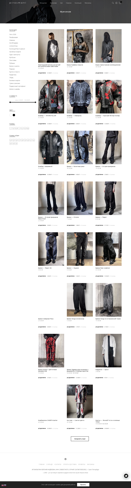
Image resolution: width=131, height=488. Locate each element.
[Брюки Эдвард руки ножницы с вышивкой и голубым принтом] (80, 350)
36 (16, 140)
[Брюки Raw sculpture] (109, 249)
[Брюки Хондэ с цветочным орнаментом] (51, 350)
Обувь (11, 77)
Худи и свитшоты (14, 54)
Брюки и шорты (14, 66)
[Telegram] (126, 483)
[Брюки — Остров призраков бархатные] (51, 198)
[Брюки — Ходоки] (80, 249)
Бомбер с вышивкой (45, 166)
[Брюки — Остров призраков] (109, 147)
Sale (61, 3)
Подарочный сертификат (17, 86)
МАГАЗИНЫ (90, 464)
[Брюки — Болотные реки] (80, 147)
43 (10, 143)
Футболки (12, 57)
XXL (28, 128)
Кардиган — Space (102, 369)
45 (16, 143)
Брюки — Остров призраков (105, 166)
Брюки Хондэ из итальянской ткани (108, 319)
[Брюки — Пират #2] (51, 249)
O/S (16, 128)
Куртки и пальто (14, 72)
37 (19, 140)
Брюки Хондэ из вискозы (75, 319)
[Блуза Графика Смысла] (80, 46)
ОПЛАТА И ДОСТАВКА (70, 464)
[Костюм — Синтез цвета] (80, 401)
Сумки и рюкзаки (14, 83)
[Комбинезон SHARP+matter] (51, 401)
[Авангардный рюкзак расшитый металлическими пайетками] (51, 46)
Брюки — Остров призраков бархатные (48, 218)
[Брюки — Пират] (109, 198)
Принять (83, 484)
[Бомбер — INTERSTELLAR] (51, 96)
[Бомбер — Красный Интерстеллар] (109, 96)
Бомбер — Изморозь (74, 116)
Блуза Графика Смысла (75, 65)
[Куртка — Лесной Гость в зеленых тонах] (109, 401)
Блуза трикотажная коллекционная (108, 65)
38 (22, 140)
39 (25, 140)
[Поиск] (113, 3)
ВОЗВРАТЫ (81, 464)
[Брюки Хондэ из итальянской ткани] (109, 300)
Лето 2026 (12, 34)
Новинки (68, 3)
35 (13, 140)
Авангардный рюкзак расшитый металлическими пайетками (49, 65)
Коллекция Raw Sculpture (17, 49)
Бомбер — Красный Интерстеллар (108, 116)
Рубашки (12, 63)
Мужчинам (53, 3)
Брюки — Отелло (73, 217)
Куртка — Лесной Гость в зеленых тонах (108, 421)
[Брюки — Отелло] (80, 198)
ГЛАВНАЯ (41, 464)
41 (30, 140)
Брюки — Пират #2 (45, 268)
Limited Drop (13, 46)
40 (28, 140)
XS (25, 128)
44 (13, 143)
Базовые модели (14, 80)
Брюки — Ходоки (73, 268)
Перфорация (13, 37)
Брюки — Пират (101, 217)
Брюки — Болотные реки (75, 166)
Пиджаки (12, 69)
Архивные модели (15, 52)
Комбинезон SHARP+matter (48, 420)
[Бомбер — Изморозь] (80, 96)
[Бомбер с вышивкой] (51, 147)
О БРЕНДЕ (49, 464)
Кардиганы (12, 75)
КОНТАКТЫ (58, 464)
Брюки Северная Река (45, 319)
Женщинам (43, 3)
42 (33, 140)
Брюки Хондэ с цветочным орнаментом (47, 370)
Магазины (88, 3)
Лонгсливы (12, 60)
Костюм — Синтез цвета (75, 420)
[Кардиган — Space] (109, 350)
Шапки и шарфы (14, 89)
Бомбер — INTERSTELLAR (47, 116)
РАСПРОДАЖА (13, 43)
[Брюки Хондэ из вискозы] (80, 300)
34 (10, 140)
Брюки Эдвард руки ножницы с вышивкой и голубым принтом (78, 370)
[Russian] (5, 485)
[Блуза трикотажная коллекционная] (109, 46)
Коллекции (78, 3)
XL (22, 128)
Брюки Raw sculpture (103, 268)
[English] (2, 485)
